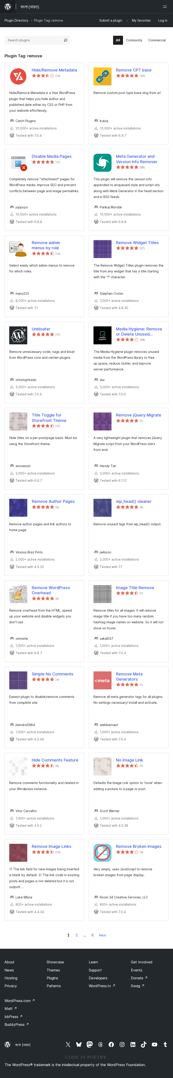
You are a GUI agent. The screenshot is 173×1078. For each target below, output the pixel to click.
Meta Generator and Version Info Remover (136, 159)
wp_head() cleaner (134, 501)
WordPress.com (20, 1000)
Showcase (55, 962)
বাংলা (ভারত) (23, 1044)
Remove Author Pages (53, 501)
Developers (98, 978)
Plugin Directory (16, 20)
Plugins (52, 978)
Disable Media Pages (52, 156)
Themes (53, 970)
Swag (138, 986)
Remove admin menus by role (46, 245)
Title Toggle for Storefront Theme (49, 418)
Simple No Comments (52, 674)
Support (95, 970)
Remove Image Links (51, 846)
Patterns (54, 986)
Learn (93, 962)
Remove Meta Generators (129, 677)
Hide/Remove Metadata (54, 70)
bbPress (14, 1016)
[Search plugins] (65, 40)
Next (102, 935)
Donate (139, 978)
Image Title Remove (135, 587)
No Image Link (129, 760)
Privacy (11, 986)
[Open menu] (166, 6)
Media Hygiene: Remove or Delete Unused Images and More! (139, 332)
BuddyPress (17, 1024)
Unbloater (41, 329)
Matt (11, 1008)
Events (136, 970)
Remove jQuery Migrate (138, 415)
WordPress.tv (102, 986)
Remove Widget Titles (137, 242)
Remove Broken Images (139, 846)
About (9, 962)
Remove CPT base (134, 70)
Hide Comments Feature (55, 760)
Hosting (11, 978)
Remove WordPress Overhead (51, 590)
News (9, 970)
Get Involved (142, 962)
